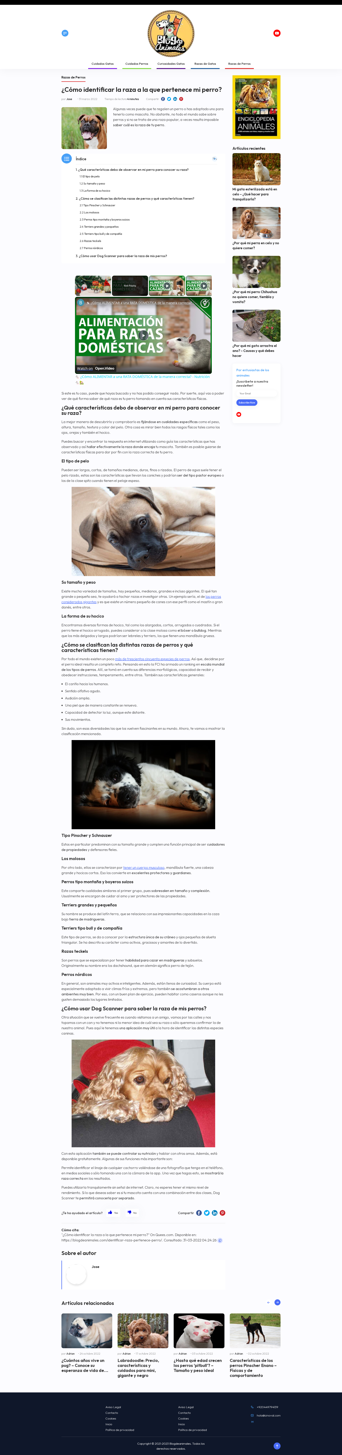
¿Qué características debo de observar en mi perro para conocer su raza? (133, 170)
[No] (132, 1213)
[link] (80, 302)
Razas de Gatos (205, 63)
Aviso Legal (113, 1407)
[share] (204, 301)
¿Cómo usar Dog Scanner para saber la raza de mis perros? (123, 256)
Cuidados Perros (136, 63)
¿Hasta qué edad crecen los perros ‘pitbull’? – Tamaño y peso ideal (198, 1365)
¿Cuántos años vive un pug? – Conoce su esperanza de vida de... (84, 1365)
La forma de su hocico (96, 190)
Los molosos (91, 212)
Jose (69, 99)
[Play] (167, 285)
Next (277, 1302)
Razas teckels (92, 241)
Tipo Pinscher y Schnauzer (99, 205)
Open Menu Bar (65, 33)
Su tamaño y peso (94, 183)
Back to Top (277, 1446)
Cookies (110, 1418)
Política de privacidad (119, 1430)
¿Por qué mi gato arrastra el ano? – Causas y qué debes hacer (254, 351)
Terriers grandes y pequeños (101, 226)
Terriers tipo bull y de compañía (103, 234)
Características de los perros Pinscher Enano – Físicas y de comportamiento (253, 1368)
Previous (268, 1302)
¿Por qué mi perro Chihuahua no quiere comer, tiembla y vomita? (254, 297)
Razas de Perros (239, 63)
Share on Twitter (169, 99)
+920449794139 (267, 1407)
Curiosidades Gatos (171, 63)
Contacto (111, 1413)
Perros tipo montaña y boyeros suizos (107, 219)
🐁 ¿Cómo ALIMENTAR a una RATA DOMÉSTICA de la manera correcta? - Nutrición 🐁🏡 (143, 303)
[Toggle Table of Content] (214, 159)
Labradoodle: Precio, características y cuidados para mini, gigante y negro (138, 1368)
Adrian (70, 1353)
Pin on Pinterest (181, 99)
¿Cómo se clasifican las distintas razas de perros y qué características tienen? (136, 198)
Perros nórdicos (93, 248)
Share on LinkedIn (175, 99)
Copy (220, 1240)
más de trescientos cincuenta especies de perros (152, 659)
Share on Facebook (163, 99)
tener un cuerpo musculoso (143, 867)
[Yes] (113, 1213)
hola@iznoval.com (269, 1415)
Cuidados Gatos (103, 63)
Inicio (108, 1424)
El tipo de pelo (91, 176)
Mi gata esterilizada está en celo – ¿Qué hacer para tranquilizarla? (254, 194)
